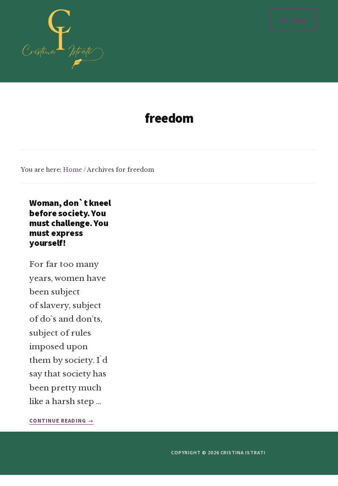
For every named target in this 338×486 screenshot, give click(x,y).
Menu (300, 20)
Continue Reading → (61, 421)
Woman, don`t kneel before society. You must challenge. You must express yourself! (70, 222)
